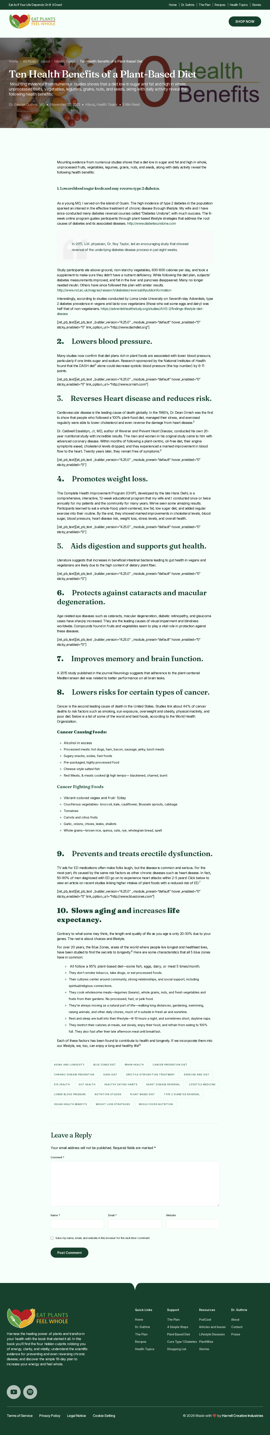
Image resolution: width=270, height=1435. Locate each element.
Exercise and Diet (196, 1074)
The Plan (204, 5)
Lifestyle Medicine (202, 1084)
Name (55, 1215)
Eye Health (62, 1084)
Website (171, 1215)
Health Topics (239, 5)
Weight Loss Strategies (113, 1104)
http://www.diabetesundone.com (151, 223)
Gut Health (87, 1084)
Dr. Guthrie (187, 5)
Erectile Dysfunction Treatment (150, 1074)
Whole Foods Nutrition (156, 1104)
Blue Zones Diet (104, 1064)
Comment (57, 1157)
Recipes (220, 5)
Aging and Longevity (69, 1064)
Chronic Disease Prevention (74, 1074)
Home (173, 5)
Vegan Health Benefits (70, 1104)
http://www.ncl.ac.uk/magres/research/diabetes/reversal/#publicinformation (114, 290)
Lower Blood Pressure (70, 1094)
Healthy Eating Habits (120, 1084)
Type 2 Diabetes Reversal (182, 1094)
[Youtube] (14, 1392)
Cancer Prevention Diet (170, 1064)
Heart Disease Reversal (163, 1084)
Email (112, 1215)
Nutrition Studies (108, 1094)
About (90, 104)
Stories (256, 5)
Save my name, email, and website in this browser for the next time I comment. (102, 1238)
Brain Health (134, 1064)
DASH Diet (110, 1074)
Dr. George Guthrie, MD (27, 104)
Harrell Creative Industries (242, 1416)
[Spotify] (30, 1392)
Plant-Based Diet (142, 1094)
